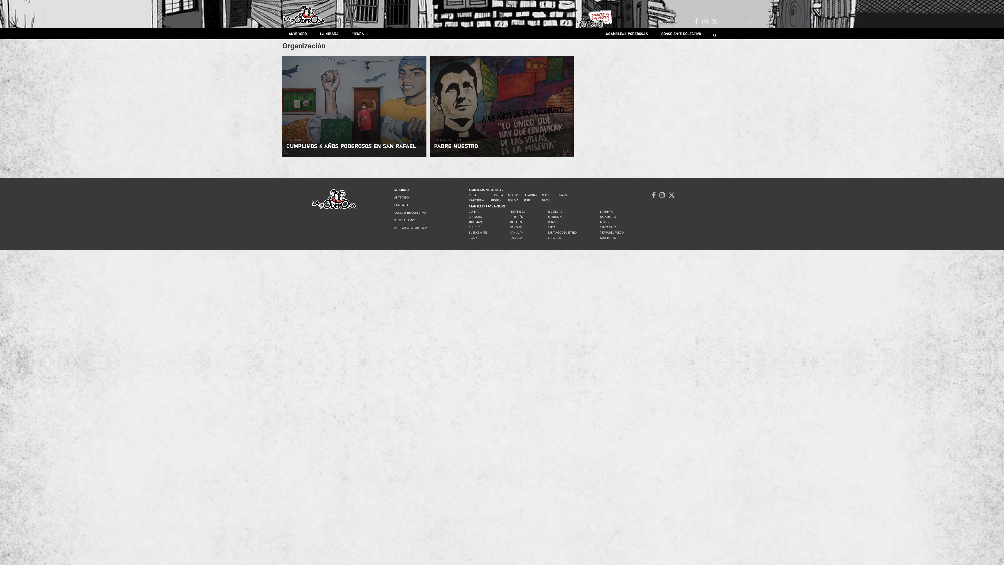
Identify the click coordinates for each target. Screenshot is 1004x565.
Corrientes (608, 237)
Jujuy (473, 237)
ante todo (298, 33)
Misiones (606, 222)
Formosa (554, 237)
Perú (526, 200)
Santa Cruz (608, 227)
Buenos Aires (478, 232)
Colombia (496, 195)
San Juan (516, 232)
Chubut (474, 227)
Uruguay (495, 200)
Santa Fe (516, 227)
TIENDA (358, 33)
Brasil (546, 200)
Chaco (553, 222)
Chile (546, 195)
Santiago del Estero (562, 232)
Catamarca (608, 217)
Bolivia (513, 200)
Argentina (476, 200)
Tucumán (475, 222)
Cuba (472, 195)
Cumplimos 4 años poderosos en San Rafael (351, 146)
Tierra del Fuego (612, 232)
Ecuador (562, 195)
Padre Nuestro (456, 146)
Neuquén (516, 217)
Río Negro (555, 211)
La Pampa (606, 211)
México (513, 195)
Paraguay (530, 195)
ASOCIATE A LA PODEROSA (410, 228)
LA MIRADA (329, 33)
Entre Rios (517, 211)
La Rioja (516, 237)
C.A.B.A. (474, 211)
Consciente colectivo (681, 33)
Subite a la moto (406, 220)
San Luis (516, 222)
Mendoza (555, 217)
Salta (552, 227)
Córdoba (475, 217)
